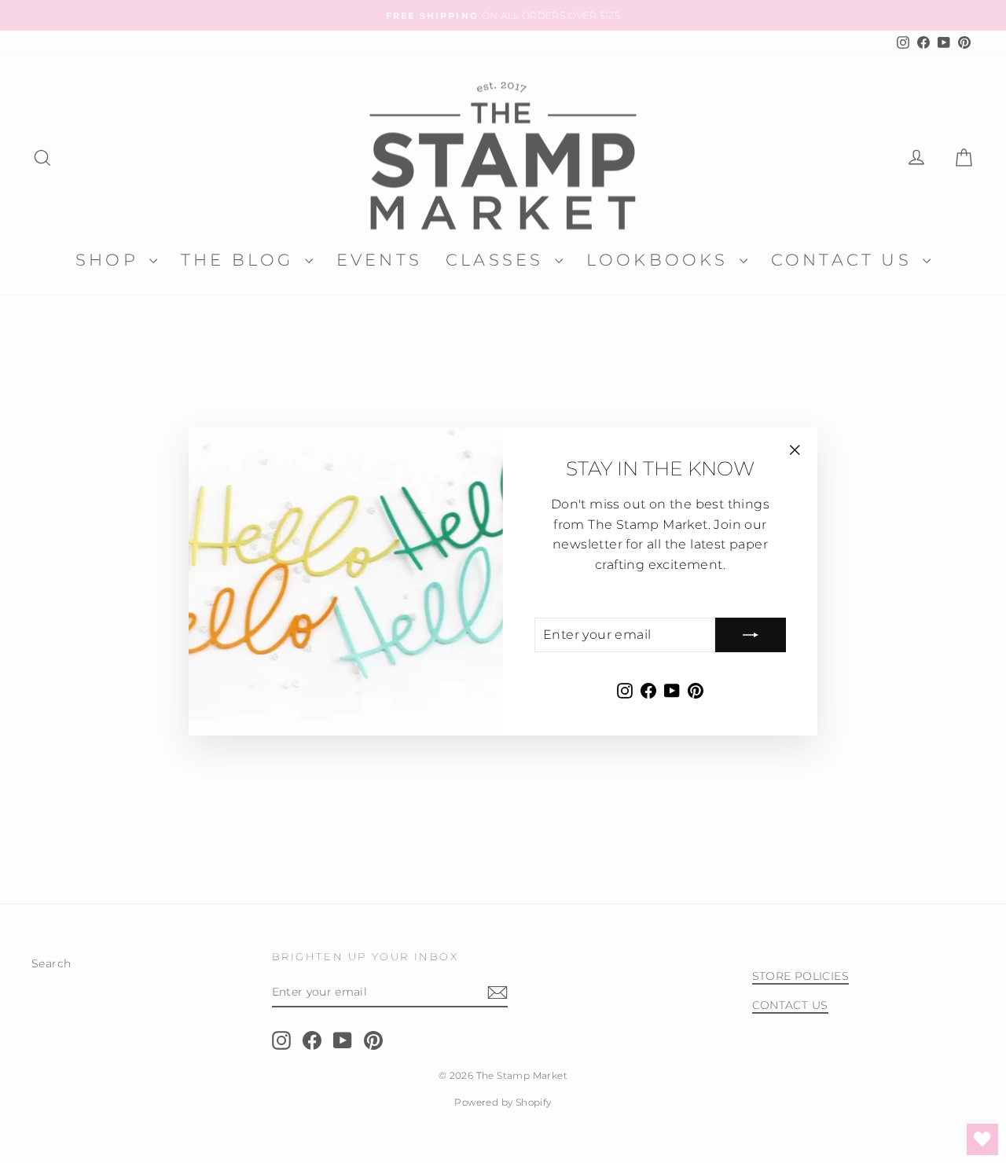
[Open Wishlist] (982, 1139)
